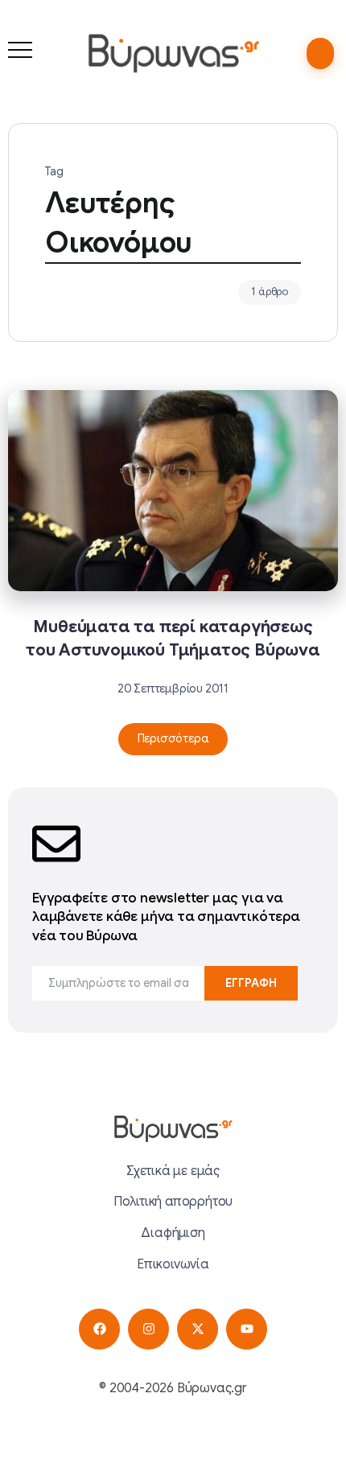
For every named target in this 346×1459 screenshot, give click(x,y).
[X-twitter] (197, 1329)
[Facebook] (99, 1329)
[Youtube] (246, 1329)
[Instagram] (148, 1329)
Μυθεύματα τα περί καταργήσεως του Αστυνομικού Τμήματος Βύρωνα (173, 638)
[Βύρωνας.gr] (173, 53)
